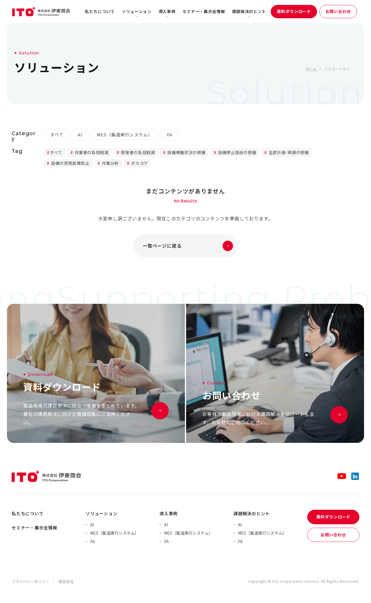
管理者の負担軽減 (137, 152)
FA (169, 134)
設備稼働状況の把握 (186, 152)
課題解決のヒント (249, 11)
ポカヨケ (139, 163)
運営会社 (66, 581)
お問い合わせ (338, 11)
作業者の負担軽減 (91, 152)
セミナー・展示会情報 (204, 11)
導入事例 (167, 11)
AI (80, 134)
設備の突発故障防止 (70, 163)
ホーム (311, 68)
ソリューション (137, 11)
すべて (56, 134)
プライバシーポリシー (30, 581)
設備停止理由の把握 (236, 152)
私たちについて (100, 11)
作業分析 (110, 163)
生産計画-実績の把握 (288, 152)
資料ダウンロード (294, 11)
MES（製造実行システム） (124, 134)
